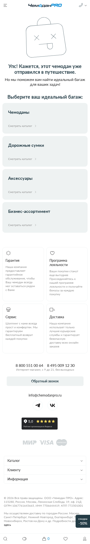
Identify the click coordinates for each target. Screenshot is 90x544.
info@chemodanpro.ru (45, 395)
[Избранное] (65, 538)
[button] (85, 538)
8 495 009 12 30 (61, 365)
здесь (7, 525)
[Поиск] (5, 538)
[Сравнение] (25, 538)
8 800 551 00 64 (29, 365)
